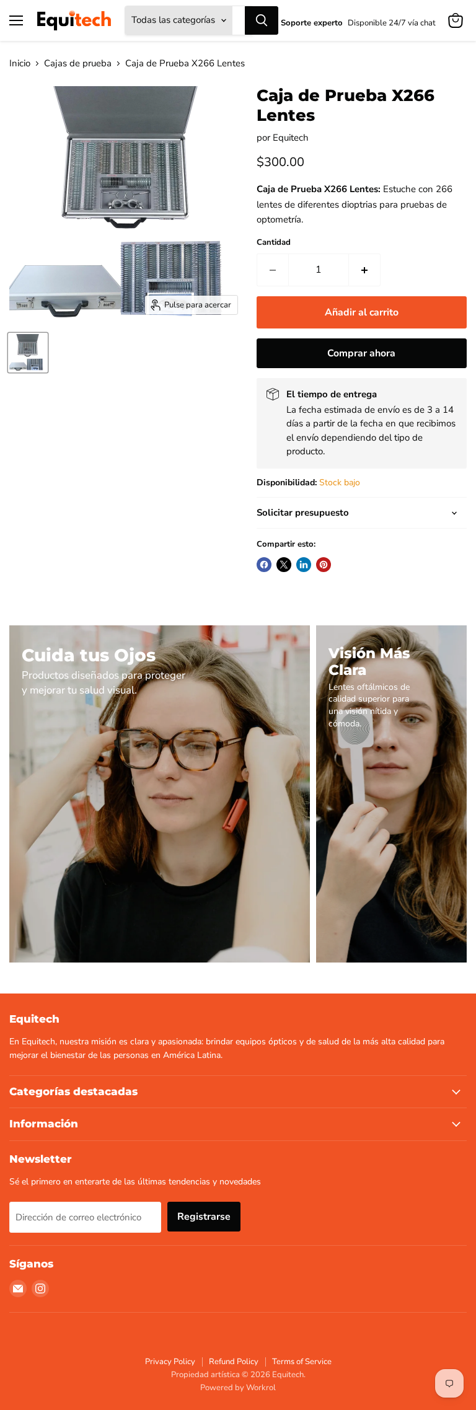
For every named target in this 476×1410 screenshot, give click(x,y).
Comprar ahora (361, 353)
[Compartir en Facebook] (264, 564)
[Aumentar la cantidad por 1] (365, 269)
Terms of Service (302, 1361)
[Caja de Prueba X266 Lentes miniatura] (28, 352)
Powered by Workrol (238, 1387)
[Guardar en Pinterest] (323, 564)
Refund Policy (233, 1361)
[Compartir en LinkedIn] (303, 564)
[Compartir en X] (283, 564)
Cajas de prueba (78, 63)
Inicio (19, 63)
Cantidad (274, 242)
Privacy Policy (170, 1361)
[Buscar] (261, 20)
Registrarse (204, 1216)
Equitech (291, 137)
